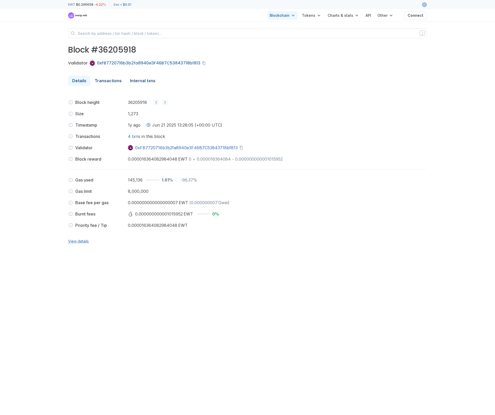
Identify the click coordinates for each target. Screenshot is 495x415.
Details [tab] (79, 80)
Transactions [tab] (108, 80)
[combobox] (148, 125)
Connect (415, 15)
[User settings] (424, 4)
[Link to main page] (77, 15)
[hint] (70, 102)
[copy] (205, 63)
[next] (165, 102)
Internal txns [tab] (142, 80)
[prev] (156, 102)
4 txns (134, 136)
